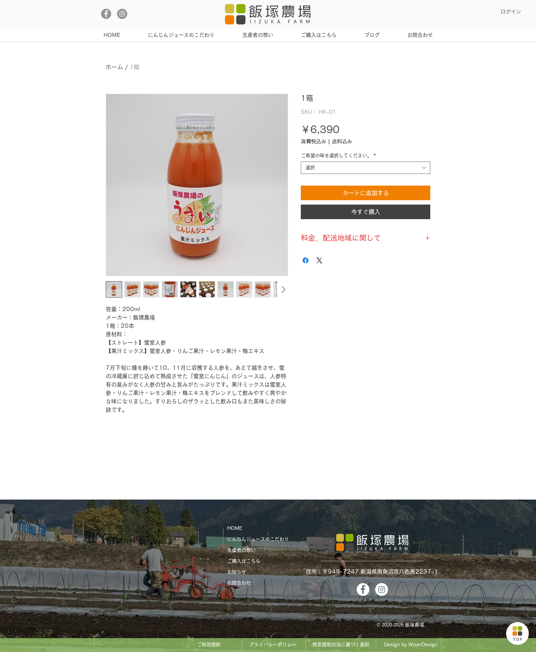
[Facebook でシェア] (305, 260)
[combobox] (365, 168)
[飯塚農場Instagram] (122, 14)
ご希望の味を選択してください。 (338, 155)
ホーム (114, 67)
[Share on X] (319, 260)
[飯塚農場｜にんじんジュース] (517, 633)
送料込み (342, 141)
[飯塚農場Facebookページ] (106, 14)
